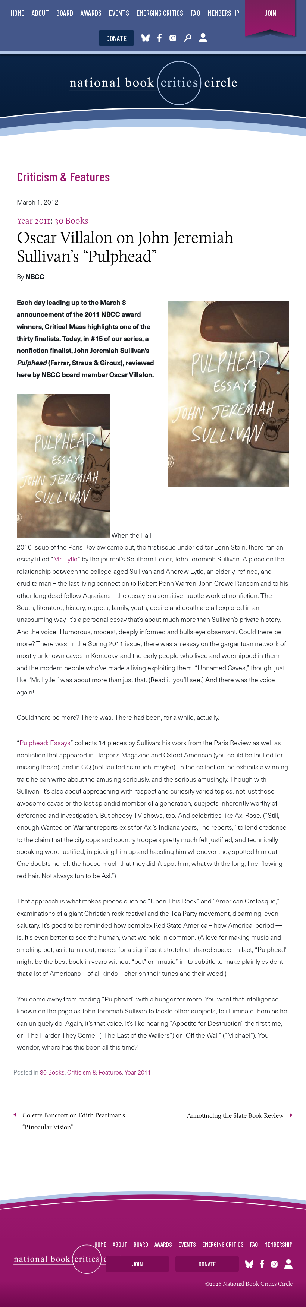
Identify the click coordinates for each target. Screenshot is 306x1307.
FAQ (195, 12)
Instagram (173, 38)
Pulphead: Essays (45, 742)
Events (119, 12)
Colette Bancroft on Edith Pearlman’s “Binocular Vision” (73, 1121)
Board (64, 12)
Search (187, 38)
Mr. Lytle (65, 559)
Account (203, 38)
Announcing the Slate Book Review (235, 1115)
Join (270, 12)
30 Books (71, 220)
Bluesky (145, 38)
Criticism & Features (63, 176)
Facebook (161, 38)
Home (17, 12)
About (40, 12)
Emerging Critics (160, 12)
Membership (224, 12)
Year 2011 (33, 220)
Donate (116, 38)
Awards (91, 12)
